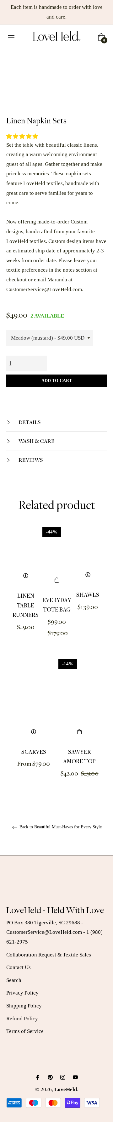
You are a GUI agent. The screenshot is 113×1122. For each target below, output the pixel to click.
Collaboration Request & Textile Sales (48, 955)
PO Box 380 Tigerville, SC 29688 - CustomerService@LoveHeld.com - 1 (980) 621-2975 (54, 932)
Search (13, 980)
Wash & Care (36, 440)
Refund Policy (22, 1019)
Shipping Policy (24, 1006)
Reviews (30, 459)
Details (29, 422)
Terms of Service (25, 1031)
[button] (22, 136)
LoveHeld (65, 1089)
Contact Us (18, 967)
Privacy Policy (22, 993)
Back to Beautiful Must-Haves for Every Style (60, 827)
